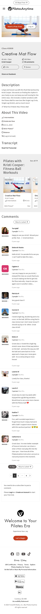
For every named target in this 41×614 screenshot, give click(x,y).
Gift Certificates (10, 565)
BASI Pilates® (8, 128)
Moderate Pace (9, 121)
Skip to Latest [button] (20, 222)
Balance (7, 132)
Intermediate (9, 117)
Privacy (20, 565)
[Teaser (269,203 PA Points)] (5, 255)
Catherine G (16, 437)
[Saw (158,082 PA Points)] (5, 420)
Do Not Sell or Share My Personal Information (20, 569)
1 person (15, 250)
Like (7, 67)
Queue (28, 67)
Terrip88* (15, 228)
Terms (26, 565)
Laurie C (15, 388)
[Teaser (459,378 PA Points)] (5, 317)
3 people (15, 231)
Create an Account (23, 492)
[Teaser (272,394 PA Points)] (5, 344)
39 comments (29, 62)
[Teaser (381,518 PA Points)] (5, 274)
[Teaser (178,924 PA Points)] (5, 236)
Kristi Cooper (6, 62)
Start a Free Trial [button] (15, 26)
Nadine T (15, 412)
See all (33, 161)
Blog (24, 560)
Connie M (15, 310)
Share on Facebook (9, 74)
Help (17, 560)
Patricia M (15, 293)
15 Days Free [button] (20, 3)
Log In (11, 492)
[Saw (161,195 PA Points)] (5, 301)
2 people (15, 296)
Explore (32, 565)
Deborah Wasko (18, 247)
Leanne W (15, 372)
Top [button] (13, 467)
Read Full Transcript (9, 148)
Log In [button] (30, 26)
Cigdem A (15, 266)
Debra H (15, 337)
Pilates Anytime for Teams (20, 567)
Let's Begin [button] (20, 538)
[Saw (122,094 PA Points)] (5, 444)
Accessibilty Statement (20, 601)
